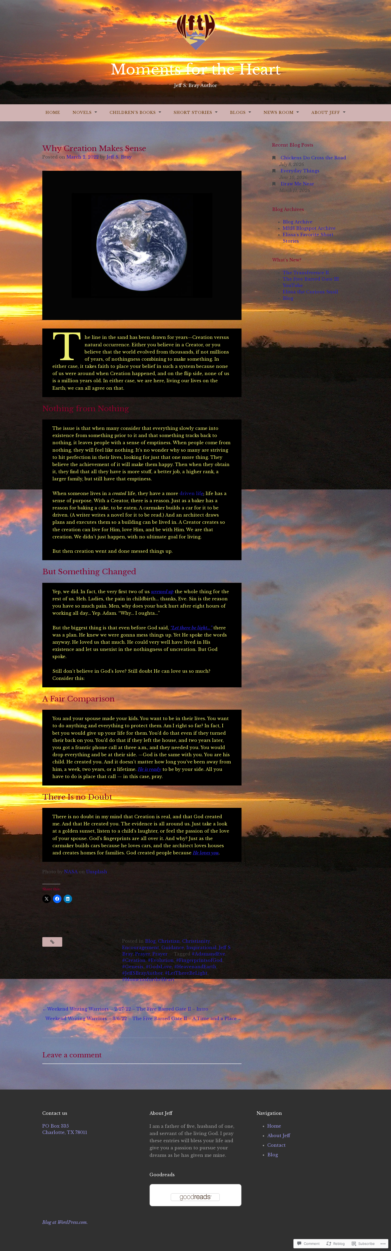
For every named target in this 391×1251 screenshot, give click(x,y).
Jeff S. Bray (119, 157)
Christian (169, 941)
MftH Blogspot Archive (309, 228)
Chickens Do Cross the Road (313, 157)
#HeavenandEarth (195, 966)
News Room (279, 112)
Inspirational (201, 947)
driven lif (191, 493)
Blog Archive (298, 222)
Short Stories (193, 112)
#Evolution (161, 960)
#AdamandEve (208, 954)
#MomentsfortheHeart (148, 979)
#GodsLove (159, 966)
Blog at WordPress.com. (65, 1222)
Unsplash (96, 871)
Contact (276, 1145)
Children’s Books (133, 112)
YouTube (293, 285)
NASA (70, 871)
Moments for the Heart (196, 69)
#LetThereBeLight (186, 973)
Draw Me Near (297, 183)
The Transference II (306, 272)
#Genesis (132, 966)
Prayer (142, 954)
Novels (82, 112)
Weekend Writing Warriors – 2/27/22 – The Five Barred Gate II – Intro (127, 1009)
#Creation (133, 960)
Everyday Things (300, 170)
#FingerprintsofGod (199, 960)
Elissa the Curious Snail (310, 291)
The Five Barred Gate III (311, 279)
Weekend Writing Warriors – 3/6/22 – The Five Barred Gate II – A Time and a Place (141, 1018)
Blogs (238, 112)
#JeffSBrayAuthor (142, 973)
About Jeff (325, 112)
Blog (150, 941)
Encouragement (140, 947)
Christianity (196, 941)
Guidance (172, 947)
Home (52, 112)
